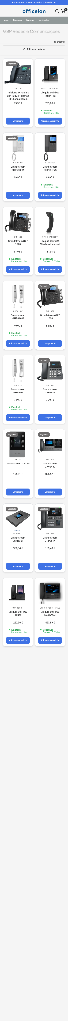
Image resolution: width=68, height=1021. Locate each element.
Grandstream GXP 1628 (18, 243)
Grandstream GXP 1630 (50, 317)
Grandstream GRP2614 (50, 539)
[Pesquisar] (57, 11)
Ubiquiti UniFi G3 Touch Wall (50, 613)
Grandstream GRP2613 (50, 391)
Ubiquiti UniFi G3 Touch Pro (50, 94)
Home (6, 20)
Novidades (44, 20)
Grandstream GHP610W (18, 317)
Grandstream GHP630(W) (18, 168)
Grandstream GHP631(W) (50, 168)
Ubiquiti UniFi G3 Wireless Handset (50, 243)
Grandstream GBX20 (18, 463)
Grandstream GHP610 (18, 391)
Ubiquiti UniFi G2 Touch (18, 613)
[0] (62, 11)
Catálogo (17, 20)
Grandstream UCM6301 (18, 539)
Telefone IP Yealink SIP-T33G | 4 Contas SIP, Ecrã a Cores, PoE (18, 96)
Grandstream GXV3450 (50, 465)
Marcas (30, 20)
